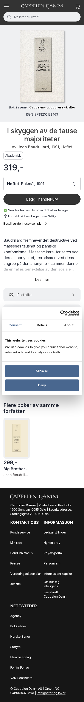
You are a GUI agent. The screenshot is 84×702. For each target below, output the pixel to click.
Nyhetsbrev (52, 542)
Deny (42, 385)
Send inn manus (21, 553)
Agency (15, 616)
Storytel (15, 647)
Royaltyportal (53, 553)
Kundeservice (20, 532)
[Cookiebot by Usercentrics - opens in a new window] (60, 313)
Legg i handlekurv (42, 199)
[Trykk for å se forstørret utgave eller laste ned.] (42, 66)
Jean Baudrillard (33, 147)
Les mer (42, 279)
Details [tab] (42, 325)
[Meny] (6, 6)
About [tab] (69, 325)
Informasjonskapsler (58, 573)
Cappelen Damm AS (28, 688)
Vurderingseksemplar (25, 573)
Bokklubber (18, 626)
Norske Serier (20, 636)
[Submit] (8, 17)
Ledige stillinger (55, 532)
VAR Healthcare (21, 678)
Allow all (42, 371)
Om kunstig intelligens (51, 584)
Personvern (52, 563)
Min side (16, 542)
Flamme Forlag (20, 657)
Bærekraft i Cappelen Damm (55, 594)
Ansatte (15, 584)
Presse (15, 563)
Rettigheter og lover (51, 693)
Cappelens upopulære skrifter (52, 107)
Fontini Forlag (19, 667)
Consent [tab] (15, 325)
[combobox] (42, 17)
